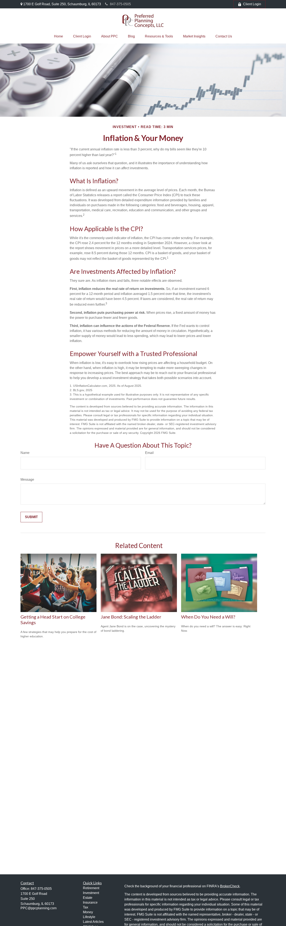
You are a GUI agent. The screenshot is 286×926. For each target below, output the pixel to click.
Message (27, 479)
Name (25, 453)
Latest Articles (93, 921)
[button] (58, 36)
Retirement (91, 888)
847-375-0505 (120, 4)
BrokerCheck (230, 886)
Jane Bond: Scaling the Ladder (131, 617)
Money (88, 912)
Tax (85, 907)
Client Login (252, 4)
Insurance (90, 902)
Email (149, 453)
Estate (87, 897)
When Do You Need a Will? (208, 617)
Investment (91, 893)
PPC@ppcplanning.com (39, 908)
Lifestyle (89, 917)
